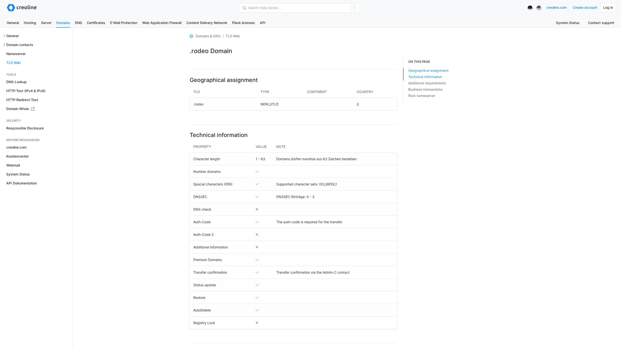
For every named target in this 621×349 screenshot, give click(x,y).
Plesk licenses (243, 23)
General (13, 23)
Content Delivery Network (206, 23)
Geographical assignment (428, 70)
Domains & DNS (208, 36)
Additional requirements (427, 83)
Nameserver (16, 54)
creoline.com (557, 7)
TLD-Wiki (233, 36)
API (262, 23)
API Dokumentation (21, 183)
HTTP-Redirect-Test (22, 100)
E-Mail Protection (123, 23)
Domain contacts (19, 45)
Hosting (30, 23)
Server (46, 23)
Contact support (601, 23)
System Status (568, 23)
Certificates (96, 23)
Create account (585, 7)
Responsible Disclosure (25, 128)
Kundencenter (17, 156)
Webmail (13, 165)
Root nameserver (421, 96)
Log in (608, 7)
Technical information (425, 77)
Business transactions (425, 89)
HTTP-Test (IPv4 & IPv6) (25, 91)
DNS (78, 23)
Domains (63, 23)
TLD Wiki (13, 63)
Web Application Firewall (161, 23)
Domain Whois (18, 109)
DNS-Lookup (16, 82)
